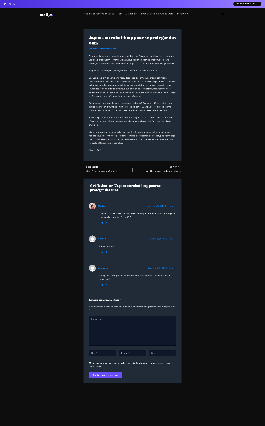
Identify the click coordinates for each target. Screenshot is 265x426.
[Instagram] (10, 4)
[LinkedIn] (14, 4)
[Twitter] (5, 4)
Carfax (101, 206)
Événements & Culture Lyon (157, 14)
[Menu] (222, 14)
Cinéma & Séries (128, 14)
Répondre (104, 223)
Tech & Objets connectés (99, 14)
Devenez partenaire (245, 4)
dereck (102, 238)
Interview (183, 14)
